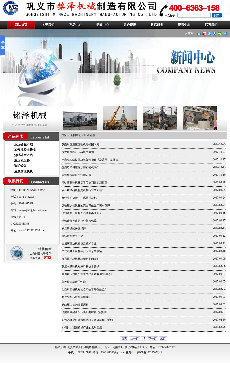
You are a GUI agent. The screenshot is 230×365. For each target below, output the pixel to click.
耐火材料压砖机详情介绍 (76, 297)
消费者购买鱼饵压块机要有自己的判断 (84, 312)
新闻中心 (102, 24)
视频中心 (184, 24)
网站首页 (21, 24)
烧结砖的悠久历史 (72, 236)
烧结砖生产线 (23, 155)
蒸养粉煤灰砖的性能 (74, 281)
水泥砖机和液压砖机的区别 (78, 152)
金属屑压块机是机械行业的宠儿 (80, 258)
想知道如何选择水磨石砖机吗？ (80, 167)
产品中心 (75, 24)
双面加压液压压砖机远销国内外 (80, 144)
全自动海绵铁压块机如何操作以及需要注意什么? (90, 159)
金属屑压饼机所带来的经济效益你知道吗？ (87, 274)
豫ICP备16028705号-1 (149, 352)
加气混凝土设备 (25, 149)
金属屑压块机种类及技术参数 (79, 243)
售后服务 (157, 24)
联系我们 (211, 24)
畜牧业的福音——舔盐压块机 (79, 197)
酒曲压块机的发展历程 (75, 304)
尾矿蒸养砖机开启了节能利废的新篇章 (84, 182)
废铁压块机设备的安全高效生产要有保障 (86, 205)
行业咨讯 (89, 135)
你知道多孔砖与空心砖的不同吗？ (82, 213)
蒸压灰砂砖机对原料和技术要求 (80, 266)
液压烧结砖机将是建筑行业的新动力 (83, 190)
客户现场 (130, 24)
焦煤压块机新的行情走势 (76, 175)
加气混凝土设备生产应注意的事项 (82, 251)
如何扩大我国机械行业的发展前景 (82, 327)
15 (143, 338)
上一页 (134, 338)
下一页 (152, 338)
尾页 (163, 338)
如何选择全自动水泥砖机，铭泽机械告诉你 (87, 319)
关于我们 (48, 24)
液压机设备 (22, 160)
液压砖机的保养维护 (74, 228)
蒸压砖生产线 (23, 144)
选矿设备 (20, 166)
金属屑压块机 (23, 171)
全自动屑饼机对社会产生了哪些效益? (84, 289)
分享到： (190, 33)
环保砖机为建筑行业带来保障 (79, 220)
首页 (65, 135)
